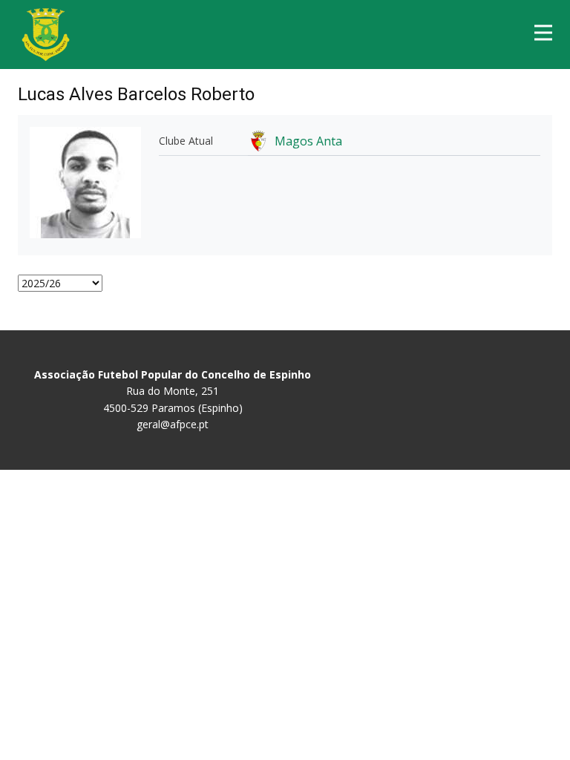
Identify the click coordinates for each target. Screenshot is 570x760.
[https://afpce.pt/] (45, 34)
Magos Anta (308, 141)
